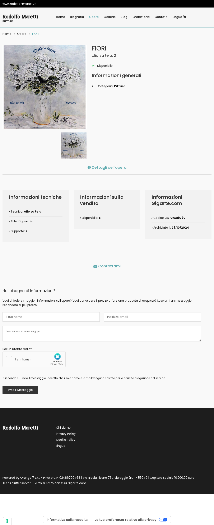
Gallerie (110, 17)
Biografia (77, 17)
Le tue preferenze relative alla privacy (125, 519)
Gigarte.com (77, 483)
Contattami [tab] (109, 266)
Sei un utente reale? (17, 349)
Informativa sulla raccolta (67, 519)
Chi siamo (63, 428)
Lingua (177, 17)
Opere (94, 17)
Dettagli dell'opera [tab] (108, 167)
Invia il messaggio (20, 390)
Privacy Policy (66, 434)
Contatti (161, 17)
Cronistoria (141, 17)
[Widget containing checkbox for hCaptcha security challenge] (34, 359)
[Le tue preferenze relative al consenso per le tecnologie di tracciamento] (7, 521)
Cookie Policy (65, 440)
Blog (124, 17)
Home (60, 17)
